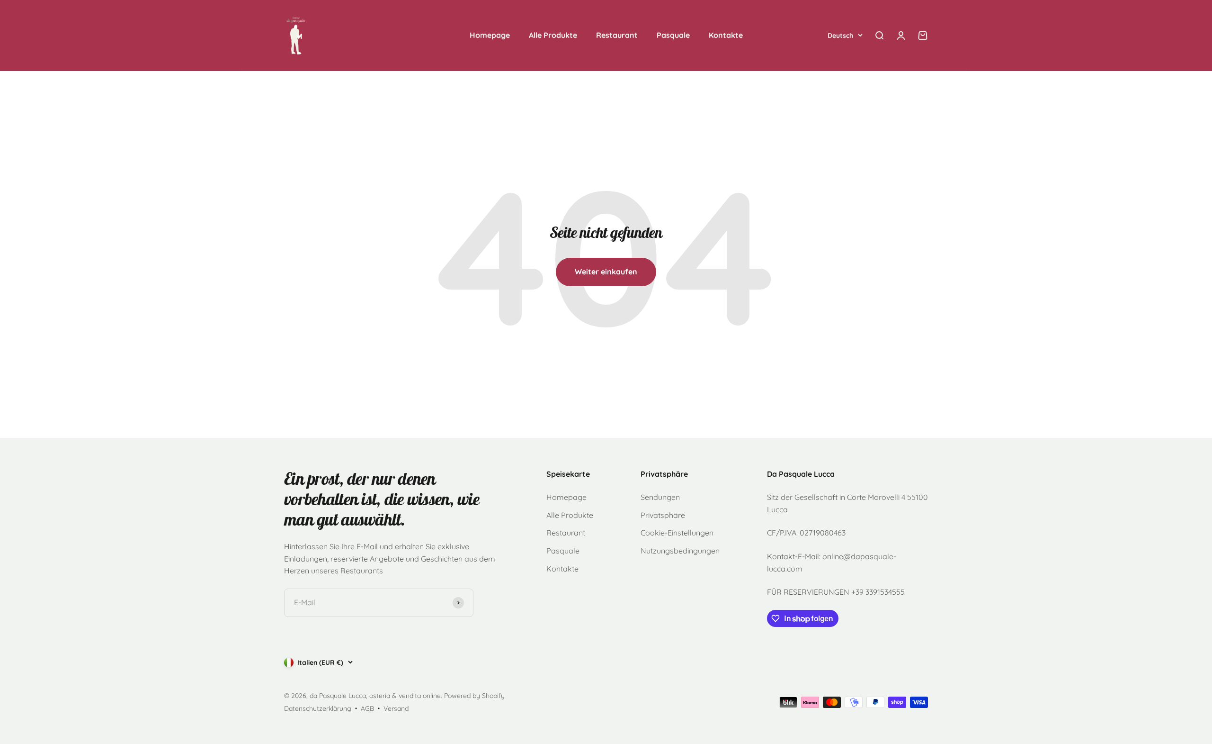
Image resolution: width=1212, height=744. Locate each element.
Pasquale (673, 35)
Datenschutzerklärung (317, 708)
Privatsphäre (663, 515)
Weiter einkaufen (606, 271)
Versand (396, 708)
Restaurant (617, 35)
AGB (367, 708)
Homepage (490, 35)
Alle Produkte (553, 35)
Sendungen (660, 497)
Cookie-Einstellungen (677, 532)
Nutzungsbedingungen (680, 550)
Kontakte (726, 35)
